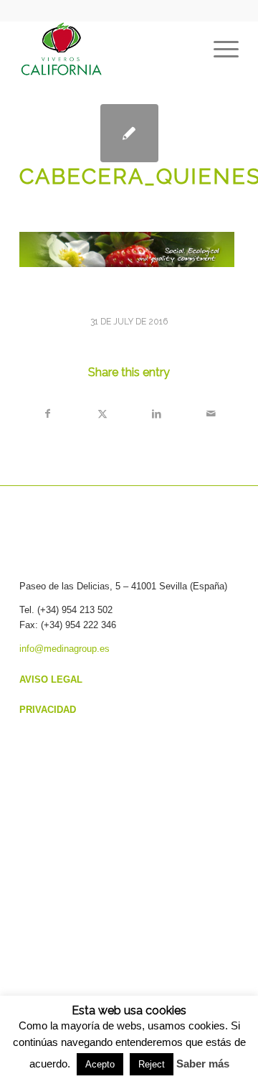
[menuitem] (219, 49)
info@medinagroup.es (64, 648)
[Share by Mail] (211, 414)
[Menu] (219, 49)
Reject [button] (151, 1064)
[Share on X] (102, 414)
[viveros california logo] (107, 49)
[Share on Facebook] (47, 414)
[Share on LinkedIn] (156, 414)
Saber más (202, 1063)
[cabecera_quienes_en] (129, 133)
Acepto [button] (100, 1064)
